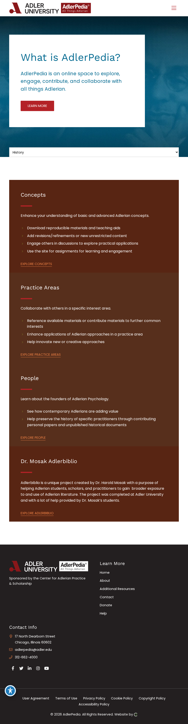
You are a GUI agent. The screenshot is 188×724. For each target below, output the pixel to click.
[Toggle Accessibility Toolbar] (10, 690)
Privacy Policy (94, 698)
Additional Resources (117, 589)
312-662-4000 (26, 657)
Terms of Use (66, 698)
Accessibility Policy (94, 704)
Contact (107, 597)
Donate (106, 605)
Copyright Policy (152, 698)
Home (105, 572)
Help (103, 613)
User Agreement (35, 698)
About (105, 580)
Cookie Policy (122, 698)
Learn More (37, 105)
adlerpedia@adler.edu (33, 649)
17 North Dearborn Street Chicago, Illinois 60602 (35, 639)
